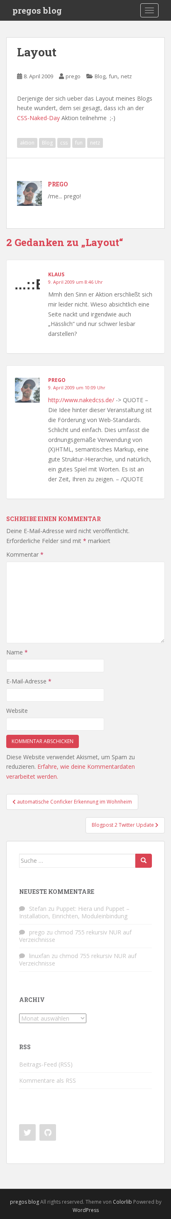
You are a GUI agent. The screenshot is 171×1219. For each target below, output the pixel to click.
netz (126, 76)
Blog (100, 76)
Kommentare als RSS (47, 1080)
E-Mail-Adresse (28, 681)
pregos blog (37, 10)
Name (17, 652)
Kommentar (25, 554)
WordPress (86, 1210)
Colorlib (122, 1201)
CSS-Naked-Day (38, 118)
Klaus (56, 274)
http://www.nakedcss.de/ (81, 400)
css (64, 142)
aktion (27, 142)
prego (73, 76)
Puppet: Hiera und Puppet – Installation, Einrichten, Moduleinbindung (74, 912)
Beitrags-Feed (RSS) (46, 1064)
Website (17, 711)
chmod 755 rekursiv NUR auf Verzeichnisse (75, 936)
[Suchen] (143, 861)
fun (113, 76)
